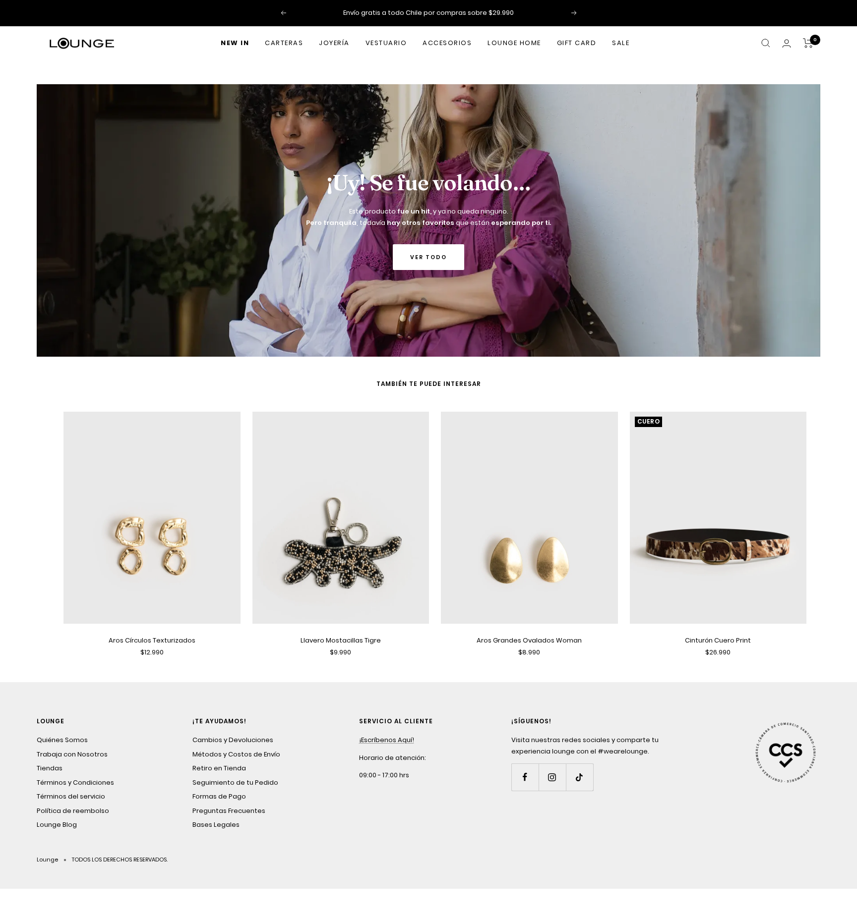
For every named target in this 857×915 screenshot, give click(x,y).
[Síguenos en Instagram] (552, 777)
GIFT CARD (577, 43)
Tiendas (49, 768)
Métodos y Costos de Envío (236, 754)
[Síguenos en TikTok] (579, 777)
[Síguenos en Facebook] (525, 777)
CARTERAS (284, 43)
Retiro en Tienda (219, 768)
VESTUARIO (386, 43)
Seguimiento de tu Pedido (235, 782)
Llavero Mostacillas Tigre (341, 640)
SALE (620, 43)
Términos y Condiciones (75, 782)
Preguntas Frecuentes (228, 810)
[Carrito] (808, 43)
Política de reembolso (73, 810)
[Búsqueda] (765, 43)
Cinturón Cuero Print (718, 640)
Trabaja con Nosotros (72, 754)
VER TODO (428, 257)
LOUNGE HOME (514, 43)
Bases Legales (216, 824)
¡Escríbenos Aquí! (386, 740)
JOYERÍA (334, 43)
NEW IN (235, 43)
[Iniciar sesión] (786, 43)
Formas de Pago (219, 796)
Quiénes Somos (62, 740)
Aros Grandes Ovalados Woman (529, 640)
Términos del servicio (71, 796)
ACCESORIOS (447, 43)
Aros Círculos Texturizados (152, 640)
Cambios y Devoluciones (232, 740)
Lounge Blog (57, 824)
